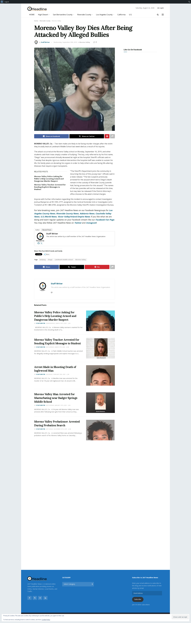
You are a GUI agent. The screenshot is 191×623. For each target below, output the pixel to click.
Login (161, 8)
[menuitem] (2, 2)
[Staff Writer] (40, 237)
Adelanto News (87, 213)
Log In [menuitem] (7, 2)
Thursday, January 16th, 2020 (57, 405)
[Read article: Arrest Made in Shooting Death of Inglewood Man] (100, 375)
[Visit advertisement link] (74, 274)
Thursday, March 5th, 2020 (56, 347)
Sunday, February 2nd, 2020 (56, 374)
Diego (50, 260)
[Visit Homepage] (37, 9)
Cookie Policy (46, 620)
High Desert (43, 14)
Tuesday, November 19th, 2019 (57, 429)
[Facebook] (38, 243)
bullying (43, 260)
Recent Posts (46, 230)
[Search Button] (158, 14)
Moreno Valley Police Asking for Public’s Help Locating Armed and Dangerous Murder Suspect (49, 178)
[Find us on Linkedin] (45, 598)
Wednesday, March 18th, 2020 (57, 323)
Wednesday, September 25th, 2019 (65, 42)
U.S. (130, 14)
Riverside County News (67, 213)
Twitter (77, 222)
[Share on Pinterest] (107, 136)
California (121, 14)
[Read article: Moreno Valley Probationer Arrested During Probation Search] (100, 430)
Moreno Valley (56, 21)
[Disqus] (74, 475)
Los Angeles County (104, 14)
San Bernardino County (62, 14)
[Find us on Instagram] (40, 598)
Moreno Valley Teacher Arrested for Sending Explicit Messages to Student (50, 187)
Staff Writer (45, 42)
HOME (31, 14)
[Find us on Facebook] (29, 598)
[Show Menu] (163, 14)
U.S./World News (49, 216)
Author (37, 230)
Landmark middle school (64, 260)
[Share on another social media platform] (112, 136)
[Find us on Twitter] (35, 598)
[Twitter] (41, 243)
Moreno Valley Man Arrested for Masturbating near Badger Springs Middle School (55, 397)
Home (36, 21)
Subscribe (137, 599)
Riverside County (84, 14)
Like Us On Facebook (133, 49)
